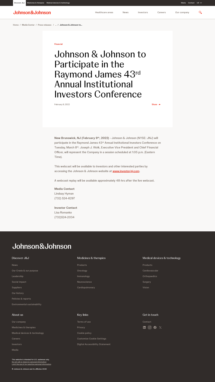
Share (154, 104)
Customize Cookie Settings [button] (91, 338)
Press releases (45, 25)
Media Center (28, 25)
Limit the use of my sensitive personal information (31, 364)
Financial (58, 44)
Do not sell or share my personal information (29, 362)
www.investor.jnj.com (126, 171)
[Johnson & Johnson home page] (32, 12)
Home (16, 25)
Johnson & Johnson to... (71, 25)
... (55, 25)
